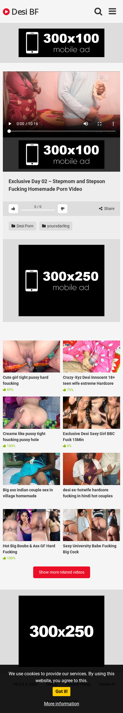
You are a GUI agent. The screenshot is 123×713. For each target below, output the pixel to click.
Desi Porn (24, 226)
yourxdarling (58, 226)
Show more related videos (61, 572)
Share (108, 208)
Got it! (61, 691)
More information (61, 703)
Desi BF (24, 11)
